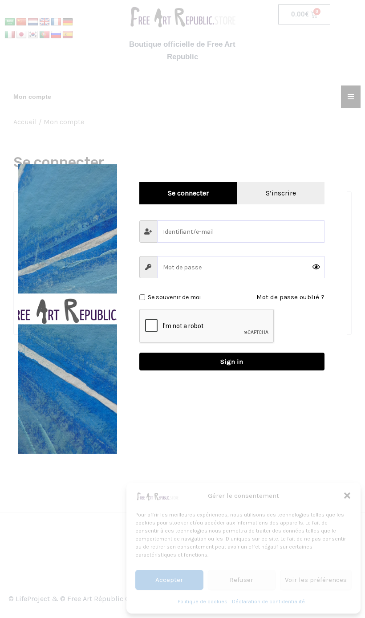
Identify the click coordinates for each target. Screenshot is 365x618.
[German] (67, 22)
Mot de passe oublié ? (290, 297)
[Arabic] (9, 22)
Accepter (169, 580)
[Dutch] (33, 22)
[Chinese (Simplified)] (21, 22)
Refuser (241, 580)
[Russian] (56, 34)
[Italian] (9, 34)
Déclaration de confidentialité (268, 601)
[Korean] (33, 34)
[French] (56, 22)
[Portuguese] (44, 34)
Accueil (25, 122)
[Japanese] (21, 34)
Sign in (231, 362)
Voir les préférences (316, 580)
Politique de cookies (202, 601)
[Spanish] (67, 34)
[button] (347, 495)
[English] (44, 22)
